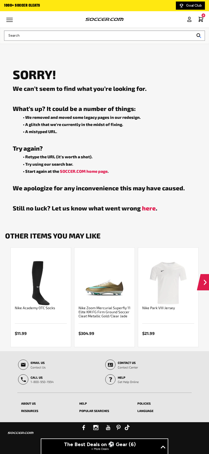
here (149, 207)
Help (83, 403)
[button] (203, 277)
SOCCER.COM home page (84, 171)
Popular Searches (94, 411)
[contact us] (21, 436)
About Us (28, 403)
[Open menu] (10, 21)
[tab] (46, 402)
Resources (29, 411)
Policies (144, 403)
